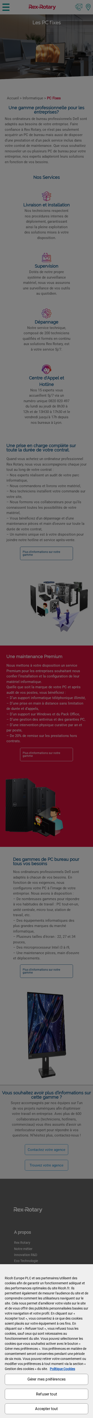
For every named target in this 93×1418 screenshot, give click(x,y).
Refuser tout (46, 1394)
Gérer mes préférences (46, 1379)
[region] (46, 1341)
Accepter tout (46, 1408)
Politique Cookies (62, 1369)
